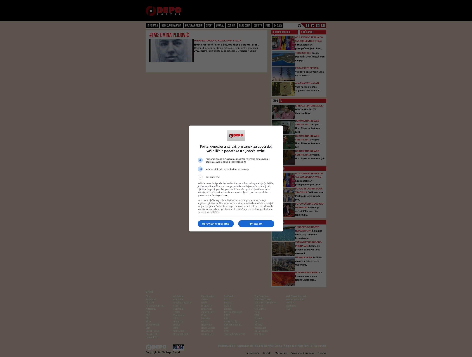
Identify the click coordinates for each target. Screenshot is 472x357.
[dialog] (236, 178)
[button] (236, 177)
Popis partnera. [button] (220, 195)
